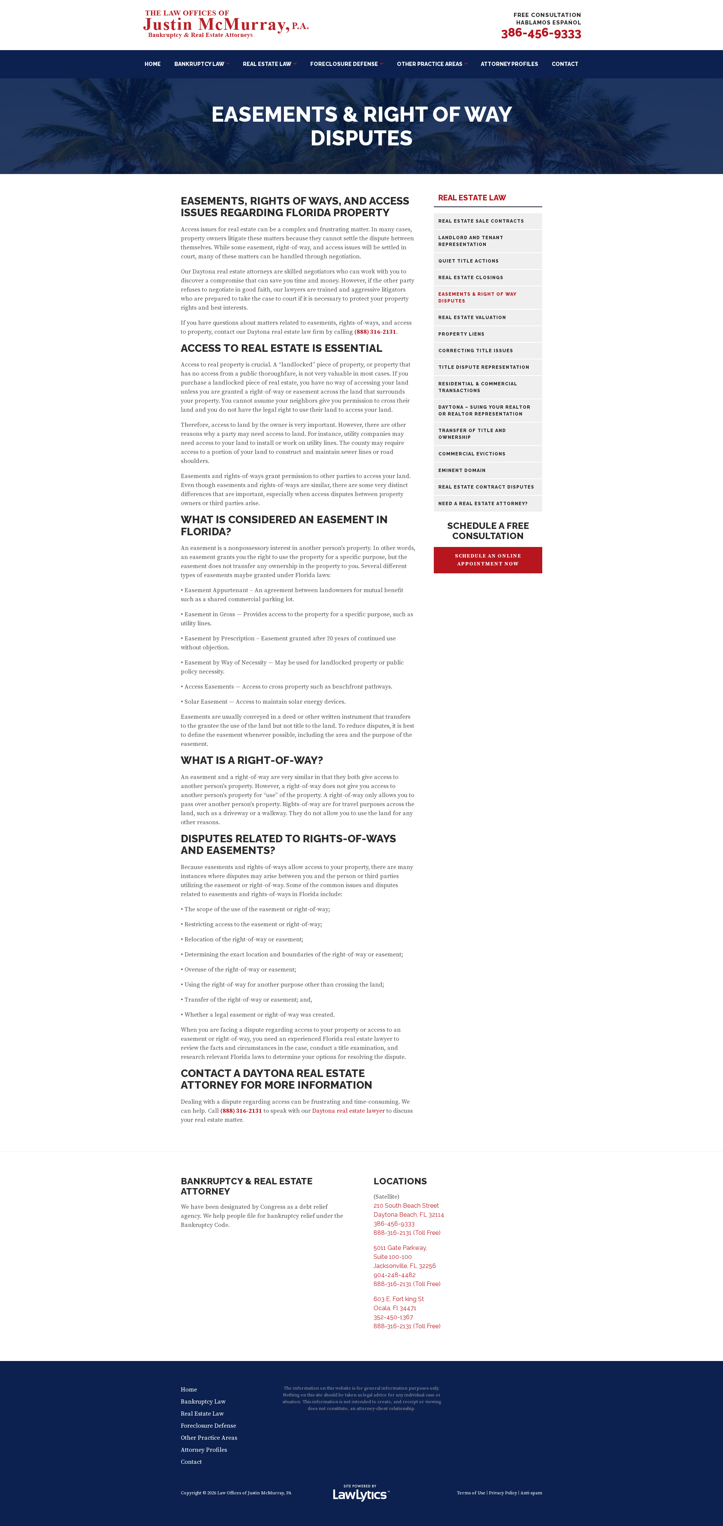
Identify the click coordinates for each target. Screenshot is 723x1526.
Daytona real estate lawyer (348, 1111)
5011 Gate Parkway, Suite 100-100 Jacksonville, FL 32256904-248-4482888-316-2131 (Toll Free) (407, 1266)
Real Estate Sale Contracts (481, 221)
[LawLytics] (361, 1493)
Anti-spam (531, 1493)
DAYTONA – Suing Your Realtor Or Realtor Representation (484, 411)
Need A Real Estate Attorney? (483, 503)
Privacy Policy (503, 1493)
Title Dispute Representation (483, 367)
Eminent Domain (462, 470)
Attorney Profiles (509, 64)
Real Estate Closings (470, 277)
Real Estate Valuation (472, 317)
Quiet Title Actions (468, 261)
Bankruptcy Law (199, 64)
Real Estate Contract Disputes (486, 487)
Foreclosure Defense (344, 64)
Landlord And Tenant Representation (470, 241)
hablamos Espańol (548, 23)
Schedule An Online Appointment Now (488, 560)
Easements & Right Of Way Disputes (477, 298)
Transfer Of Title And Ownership (472, 434)
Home (153, 64)
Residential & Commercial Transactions (477, 387)
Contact (565, 64)
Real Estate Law (267, 64)
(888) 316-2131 (375, 332)
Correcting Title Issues (475, 350)
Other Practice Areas (429, 64)
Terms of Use (471, 1493)
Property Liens (461, 334)
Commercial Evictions (472, 454)
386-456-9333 (541, 32)
